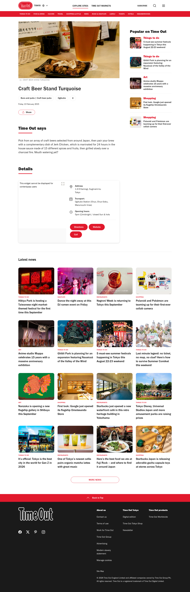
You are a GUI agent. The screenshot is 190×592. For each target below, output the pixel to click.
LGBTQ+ (112, 14)
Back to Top (97, 498)
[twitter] (27, 532)
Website (97, 227)
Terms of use (102, 524)
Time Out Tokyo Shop (133, 524)
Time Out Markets (101, 6)
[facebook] (20, 532)
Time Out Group (104, 537)
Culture (51, 14)
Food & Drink (39, 14)
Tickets (122, 14)
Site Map (100, 572)
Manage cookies (104, 560)
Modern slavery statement (104, 552)
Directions (78, 227)
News (86, 14)
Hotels (131, 14)
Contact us (102, 517)
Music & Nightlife (99, 14)
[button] (63, 184)
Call (76, 235)
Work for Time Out (105, 530)
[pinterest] (35, 532)
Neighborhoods (143, 14)
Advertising (102, 544)
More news (95, 480)
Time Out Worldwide (158, 517)
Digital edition (129, 517)
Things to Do (25, 14)
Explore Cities (80, 6)
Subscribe (142, 6)
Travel (60, 14)
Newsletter (128, 530)
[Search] (154, 5)
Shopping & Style (73, 14)
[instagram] (43, 532)
